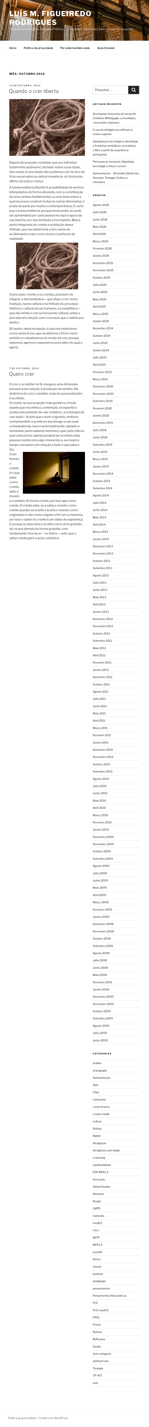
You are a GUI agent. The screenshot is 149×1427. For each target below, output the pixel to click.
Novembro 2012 (103, 626)
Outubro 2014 (101, 481)
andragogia (100, 1070)
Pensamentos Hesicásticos (109, 1295)
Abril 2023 (99, 364)
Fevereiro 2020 (102, 408)
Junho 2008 (100, 967)
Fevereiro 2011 (102, 735)
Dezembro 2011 (103, 677)
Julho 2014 (99, 502)
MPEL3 (97, 1244)
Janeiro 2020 (101, 415)
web (95, 1382)
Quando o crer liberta (34, 91)
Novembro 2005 (103, 1004)
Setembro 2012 (102, 640)
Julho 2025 (100, 284)
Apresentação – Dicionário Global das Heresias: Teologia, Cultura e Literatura (116, 178)
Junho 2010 (100, 793)
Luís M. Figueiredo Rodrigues (50, 18)
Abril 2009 (99, 895)
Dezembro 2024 (103, 328)
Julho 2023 (100, 357)
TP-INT (97, 1375)
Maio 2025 (99, 299)
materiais (98, 1215)
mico (96, 1230)
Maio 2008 (100, 974)
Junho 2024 (100, 342)
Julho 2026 (100, 212)
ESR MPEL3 (100, 1172)
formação (99, 1179)
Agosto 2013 (101, 575)
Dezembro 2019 (103, 422)
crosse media (101, 1114)
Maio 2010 (99, 800)
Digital (96, 1135)
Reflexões (99, 1339)
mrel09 (97, 1252)
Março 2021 (100, 379)
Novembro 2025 (103, 270)
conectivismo (101, 1106)
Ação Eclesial (105, 48)
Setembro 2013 (102, 568)
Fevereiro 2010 (102, 822)
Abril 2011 (99, 720)
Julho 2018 (99, 430)
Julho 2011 (99, 698)
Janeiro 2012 (101, 669)
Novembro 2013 (103, 553)
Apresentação (101, 1077)
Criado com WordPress (53, 1418)
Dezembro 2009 (103, 837)
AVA (95, 1085)
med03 (97, 1223)
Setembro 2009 (103, 858)
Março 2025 (100, 314)
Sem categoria (102, 1353)
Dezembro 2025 (103, 263)
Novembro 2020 (103, 393)
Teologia (98, 1368)
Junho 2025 (100, 292)
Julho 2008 (100, 960)
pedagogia (99, 1281)
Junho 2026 (100, 219)
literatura (98, 1193)
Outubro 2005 (102, 1011)
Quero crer (21, 374)
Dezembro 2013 (103, 546)
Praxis (97, 1324)
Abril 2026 (99, 233)
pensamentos (101, 1288)
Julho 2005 (100, 1033)
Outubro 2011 (101, 684)
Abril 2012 (99, 655)
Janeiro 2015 (101, 466)
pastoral (98, 1273)
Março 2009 (101, 902)
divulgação (99, 1143)
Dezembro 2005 (103, 996)
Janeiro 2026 (101, 255)
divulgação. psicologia (106, 1150)
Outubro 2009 (102, 851)
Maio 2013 (99, 597)
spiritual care (101, 1360)
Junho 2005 (100, 1040)
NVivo (96, 1259)
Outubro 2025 (101, 277)
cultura (97, 1121)
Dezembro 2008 (103, 924)
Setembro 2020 (103, 401)
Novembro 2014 (103, 473)
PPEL (96, 1317)
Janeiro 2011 (100, 742)
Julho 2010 (100, 786)
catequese (99, 1099)
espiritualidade (102, 1164)
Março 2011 (100, 728)
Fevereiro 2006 (102, 982)
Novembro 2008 (103, 931)
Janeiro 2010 (101, 829)
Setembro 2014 (102, 488)
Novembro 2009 (103, 844)
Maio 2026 (99, 226)
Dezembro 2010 (103, 749)
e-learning (99, 1157)
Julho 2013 (99, 582)
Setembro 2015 (102, 444)
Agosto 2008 (101, 953)
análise (97, 1063)
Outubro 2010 (101, 764)
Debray (97, 1128)
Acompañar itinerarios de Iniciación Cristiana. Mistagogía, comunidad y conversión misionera (114, 118)
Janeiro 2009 (101, 916)
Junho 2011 (100, 706)
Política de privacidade (38, 48)
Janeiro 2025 (101, 321)
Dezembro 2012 (103, 619)
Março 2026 (100, 241)
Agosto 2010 (101, 778)
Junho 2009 (100, 880)
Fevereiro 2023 (102, 372)
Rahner (97, 1332)
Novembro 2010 (103, 756)
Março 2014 (100, 531)
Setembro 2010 (103, 771)
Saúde (97, 1346)
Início (12, 48)
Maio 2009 (100, 887)
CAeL (96, 1092)
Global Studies (101, 1186)
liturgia (97, 1201)
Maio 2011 (99, 713)
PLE (95, 1302)
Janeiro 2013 (101, 611)
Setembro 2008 (103, 946)
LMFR (96, 1208)
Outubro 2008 (102, 938)
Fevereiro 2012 (102, 662)
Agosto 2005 (101, 1025)
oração (97, 1266)
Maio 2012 (99, 648)
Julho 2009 (100, 873)
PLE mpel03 (100, 1310)
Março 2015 (100, 459)
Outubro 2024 (101, 335)
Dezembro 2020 (103, 386)
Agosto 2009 (101, 865)
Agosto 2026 (101, 205)
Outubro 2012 (101, 633)
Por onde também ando (75, 48)
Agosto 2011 (100, 691)
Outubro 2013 (101, 560)
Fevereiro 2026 (102, 248)
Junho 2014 (100, 510)
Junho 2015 (100, 451)
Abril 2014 (99, 524)
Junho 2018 (100, 437)
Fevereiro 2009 (102, 909)
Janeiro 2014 (101, 539)
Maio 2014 (99, 517)
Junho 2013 (100, 589)
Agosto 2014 (101, 495)
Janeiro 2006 (101, 989)
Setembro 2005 (103, 1018)
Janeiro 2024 (101, 350)
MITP (96, 1237)
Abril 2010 (99, 807)
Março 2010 (100, 815)
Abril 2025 (99, 306)
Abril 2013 (99, 604)
